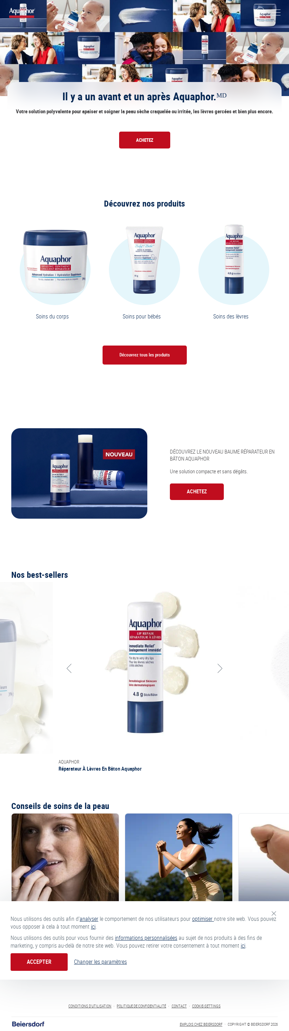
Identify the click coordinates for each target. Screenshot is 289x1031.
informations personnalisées (146, 938)
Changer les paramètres (100, 962)
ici (93, 926)
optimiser (203, 919)
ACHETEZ (144, 140)
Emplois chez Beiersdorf (201, 1024)
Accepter (39, 962)
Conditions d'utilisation (89, 1006)
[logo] (22, 12)
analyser (89, 919)
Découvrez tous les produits (144, 355)
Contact (179, 1006)
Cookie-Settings (206, 1006)
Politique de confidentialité (141, 1006)
